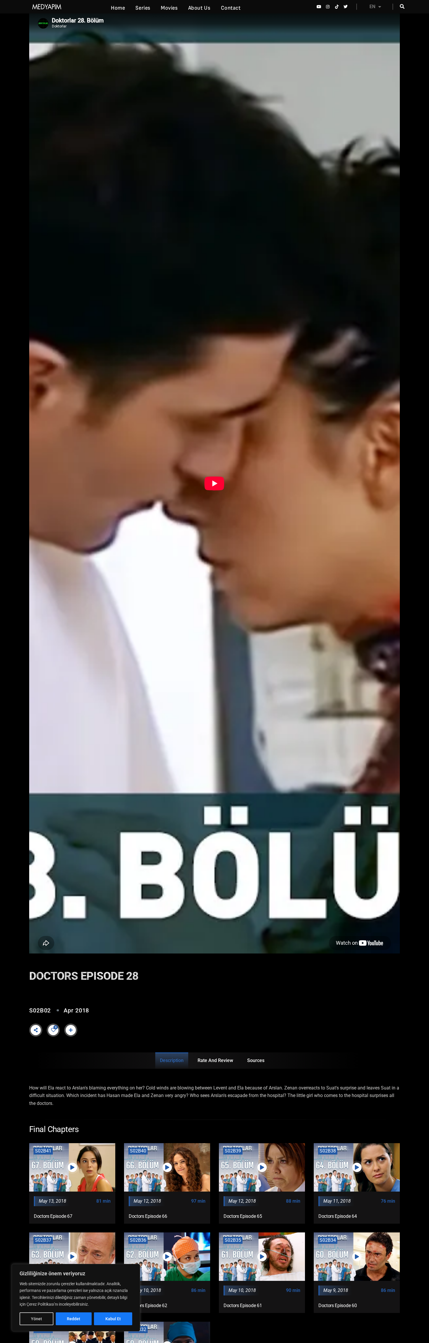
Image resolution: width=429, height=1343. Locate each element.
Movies (169, 8)
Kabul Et (113, 1318)
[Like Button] (53, 1030)
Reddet (73, 1318)
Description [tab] (172, 1060)
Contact (231, 8)
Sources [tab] (255, 1060)
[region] (76, 1297)
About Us (199, 8)
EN (372, 6)
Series (142, 8)
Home (118, 8)
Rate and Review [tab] (215, 1060)
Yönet (36, 1318)
